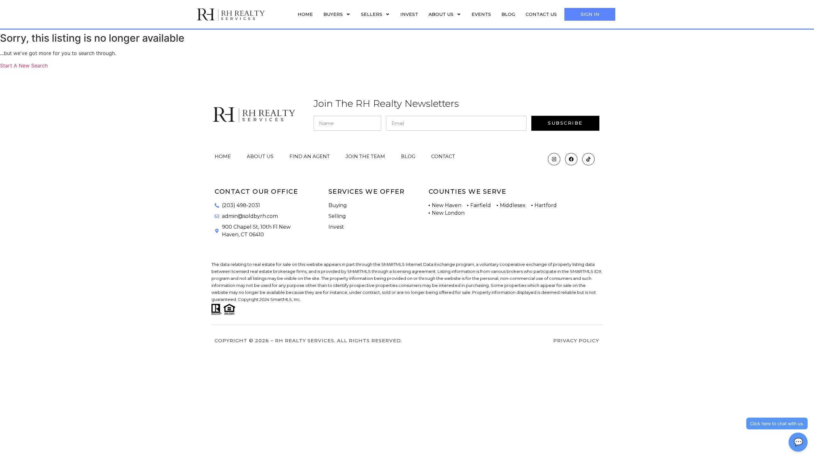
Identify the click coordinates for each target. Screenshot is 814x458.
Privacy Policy (576, 340)
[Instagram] (554, 159)
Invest (409, 14)
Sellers (371, 14)
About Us (441, 14)
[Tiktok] (588, 159)
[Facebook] (571, 159)
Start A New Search (24, 65)
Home (305, 14)
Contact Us (541, 14)
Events (481, 14)
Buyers (333, 14)
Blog (508, 14)
